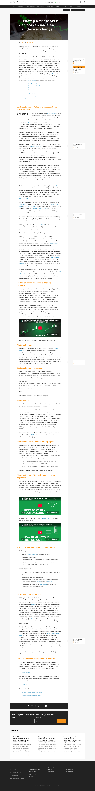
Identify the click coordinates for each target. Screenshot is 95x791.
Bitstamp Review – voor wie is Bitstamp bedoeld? (33, 85)
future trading (43, 584)
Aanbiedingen (66, 9)
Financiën (71, 6)
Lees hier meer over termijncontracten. (77, 215)
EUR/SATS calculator (31, 6)
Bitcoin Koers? (69, 773)
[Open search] (80, 2)
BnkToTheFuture (23, 198)
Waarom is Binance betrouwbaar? (31, 695)
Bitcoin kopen (20, 6)
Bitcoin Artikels (69, 771)
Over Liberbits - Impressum (34, 769)
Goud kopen (78, 6)
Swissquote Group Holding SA (39, 208)
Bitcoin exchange (36, 146)
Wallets (64, 6)
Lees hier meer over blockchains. (77, 640)
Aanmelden (61, 721)
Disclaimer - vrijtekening (34, 774)
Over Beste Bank (32, 771)
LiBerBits (21, 33)
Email (13, 717)
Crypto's (57, 6)
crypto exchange (51, 113)
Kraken (34, 80)
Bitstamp (21, 263)
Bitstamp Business (26, 87)
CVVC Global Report (54, 257)
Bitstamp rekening (47, 518)
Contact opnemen (32, 773)
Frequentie (37, 717)
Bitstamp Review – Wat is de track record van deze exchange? (35, 83)
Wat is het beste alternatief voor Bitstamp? (32, 102)
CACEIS (43, 224)
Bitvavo (54, 73)
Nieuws (13, 6)
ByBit (27, 80)
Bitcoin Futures (30, 206)
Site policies (31, 776)
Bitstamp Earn (26, 91)
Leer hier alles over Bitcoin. (77, 145)
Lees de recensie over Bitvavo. (78, 70)
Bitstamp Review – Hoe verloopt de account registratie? (34, 95)
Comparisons (50, 6)
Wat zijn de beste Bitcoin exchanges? (32, 692)
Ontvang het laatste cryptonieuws (78, 9)
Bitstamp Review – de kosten (29, 89)
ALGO (32, 435)
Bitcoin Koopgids (69, 769)
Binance (33, 604)
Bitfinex (49, 581)
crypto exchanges (53, 243)
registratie (30, 122)
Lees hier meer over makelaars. (77, 361)
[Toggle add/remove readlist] (23, 42)
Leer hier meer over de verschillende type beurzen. (78, 60)
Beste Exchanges (40, 6)
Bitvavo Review (26, 672)
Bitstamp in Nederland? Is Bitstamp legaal (31, 93)
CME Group (22, 204)
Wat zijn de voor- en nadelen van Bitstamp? (32, 97)
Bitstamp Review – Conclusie (29, 99)
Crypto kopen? (50, 769)
